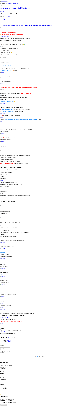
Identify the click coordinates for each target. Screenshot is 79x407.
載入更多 (2, 345)
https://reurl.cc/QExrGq (5, 36)
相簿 (3, 18)
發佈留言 (2, 352)
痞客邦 (9, 337)
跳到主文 (2, 11)
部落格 (4, 19)
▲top (1, 343)
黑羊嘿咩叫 (2, 331)
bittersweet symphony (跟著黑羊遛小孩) (15, 8)
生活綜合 (9, 340)
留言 (11, 337)
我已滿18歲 (2, 404)
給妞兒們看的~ (10, 341)
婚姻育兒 (9, 16)
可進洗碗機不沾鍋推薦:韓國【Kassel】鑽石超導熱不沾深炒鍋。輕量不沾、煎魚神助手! (27, 25)
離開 (6, 404)
